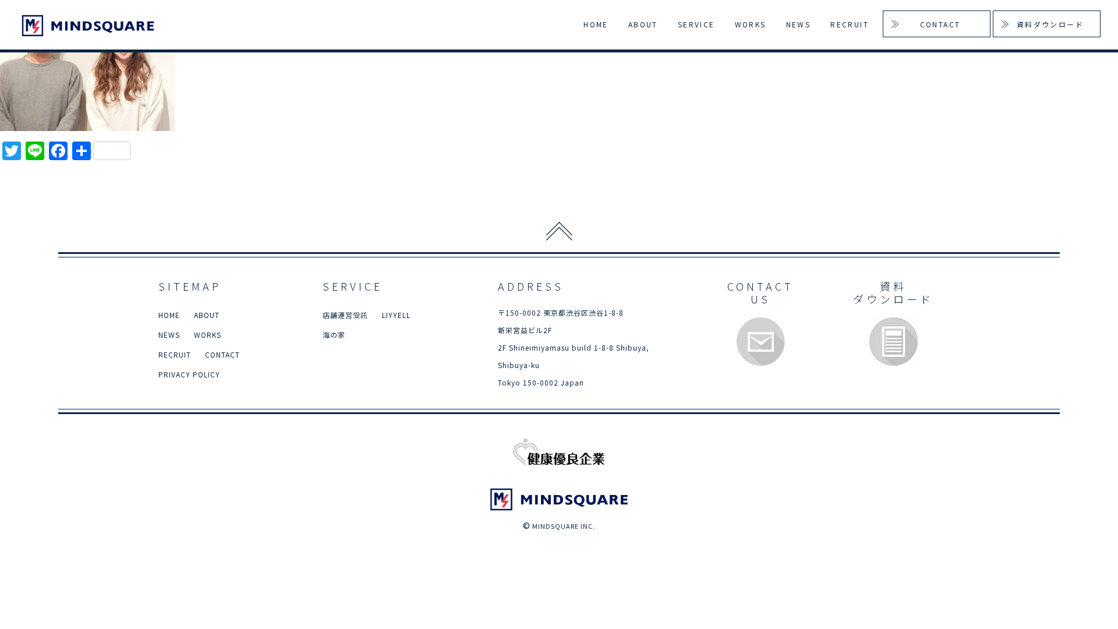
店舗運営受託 (345, 315)
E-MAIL (761, 341)
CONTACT (940, 24)
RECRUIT (849, 24)
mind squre (89, 25)
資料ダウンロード (1050, 24)
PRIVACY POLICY (189, 374)
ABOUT (643, 24)
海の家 (334, 335)
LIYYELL (396, 315)
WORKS (750, 24)
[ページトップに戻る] (559, 231)
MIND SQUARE (559, 499)
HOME (595, 24)
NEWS (798, 24)
